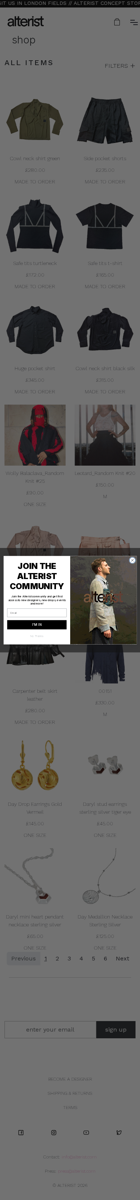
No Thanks (36, 635)
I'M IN (37, 624)
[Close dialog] (132, 560)
